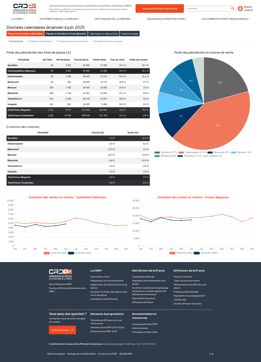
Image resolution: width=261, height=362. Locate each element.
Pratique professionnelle (186, 291)
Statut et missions (183, 276)
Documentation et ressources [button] (225, 19)
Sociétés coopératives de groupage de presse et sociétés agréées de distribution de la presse (150, 291)
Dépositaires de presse (143, 298)
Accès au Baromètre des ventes (159, 8)
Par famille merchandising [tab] (40, 41)
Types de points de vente (187, 280)
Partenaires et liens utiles (144, 332)
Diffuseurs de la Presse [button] (112, 19)
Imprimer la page (129, 33)
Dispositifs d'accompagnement (189, 295)
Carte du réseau (140, 328)
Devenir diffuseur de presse (188, 303)
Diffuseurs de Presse (142, 302)
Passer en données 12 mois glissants (66, 33)
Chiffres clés (180, 299)
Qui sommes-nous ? (100, 276)
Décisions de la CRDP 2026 (104, 331)
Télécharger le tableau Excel (103, 33)
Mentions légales (56, 353)
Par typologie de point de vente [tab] (72, 41)
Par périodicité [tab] (16, 41)
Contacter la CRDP (107, 353)
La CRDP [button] (17, 19)
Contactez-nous (60, 330)
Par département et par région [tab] (108, 41)
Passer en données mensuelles (25, 33)
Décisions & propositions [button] (166, 19)
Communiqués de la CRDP (145, 324)
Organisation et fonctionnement (107, 280)
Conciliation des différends (104, 299)
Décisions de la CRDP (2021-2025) (107, 327)
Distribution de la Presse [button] (59, 19)
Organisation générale (143, 276)
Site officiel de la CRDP (60, 284)
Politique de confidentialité (81, 353)
